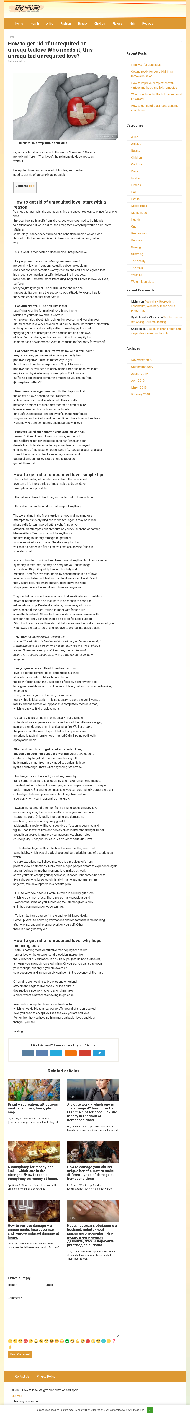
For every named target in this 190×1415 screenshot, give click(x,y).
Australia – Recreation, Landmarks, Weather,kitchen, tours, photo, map (153, 306)
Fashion (65, 23)
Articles (136, 144)
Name (12, 1285)
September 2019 (142, 367)
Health (34, 23)
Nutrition (136, 219)
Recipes (147, 23)
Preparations (139, 233)
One (133, 226)
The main (137, 268)
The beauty (138, 261)
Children (99, 23)
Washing (136, 275)
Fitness (117, 23)
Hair (132, 23)
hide (31, 185)
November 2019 (141, 360)
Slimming (137, 254)
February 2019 (140, 394)
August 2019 (139, 374)
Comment (15, 1298)
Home (19, 23)
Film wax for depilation (146, 65)
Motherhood (139, 212)
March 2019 (139, 387)
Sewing (136, 247)
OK (150, 1409)
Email (50, 1285)
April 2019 (138, 380)
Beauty (82, 23)
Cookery (136, 164)
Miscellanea (139, 206)
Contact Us (22, 1376)
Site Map (17, 1395)
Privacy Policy (46, 1376)
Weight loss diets (142, 281)
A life (49, 23)
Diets (134, 171)
